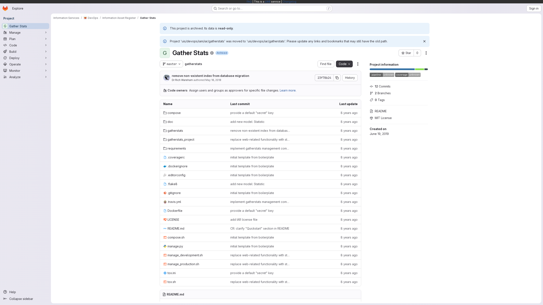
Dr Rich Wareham (182, 80)
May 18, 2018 (213, 80)
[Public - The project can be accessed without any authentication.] (212, 53)
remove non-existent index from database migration (210, 76)
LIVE (267, 1)
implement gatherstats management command (260, 148)
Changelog (289, 1)
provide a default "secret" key (252, 113)
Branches (383, 93)
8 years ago (349, 113)
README (381, 111)
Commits (382, 86)
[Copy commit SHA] (337, 77)
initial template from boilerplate (252, 157)
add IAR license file (244, 219)
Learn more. (288, 90)
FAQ (249, 1)
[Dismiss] (424, 41)
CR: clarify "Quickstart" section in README (259, 228)
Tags (380, 100)
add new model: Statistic (247, 121)
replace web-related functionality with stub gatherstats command (260, 139)
